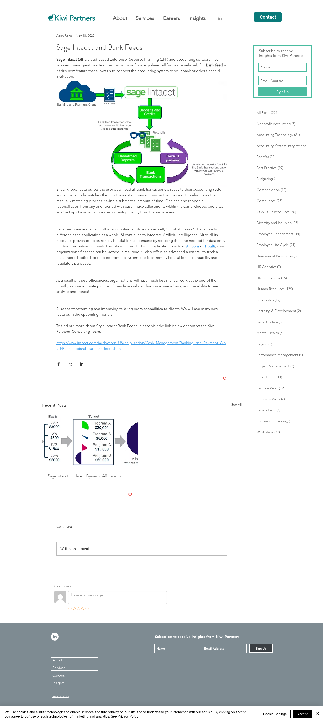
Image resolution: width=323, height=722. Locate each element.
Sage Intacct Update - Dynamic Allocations (84, 476)
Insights (58, 683)
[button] (120, 16)
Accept (302, 714)
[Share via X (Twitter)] (70, 364)
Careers (58, 675)
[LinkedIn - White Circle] (55, 637)
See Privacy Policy (124, 716)
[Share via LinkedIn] (81, 364)
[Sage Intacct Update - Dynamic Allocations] (90, 440)
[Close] (317, 714)
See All (236, 404)
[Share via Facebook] (58, 364)
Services (58, 667)
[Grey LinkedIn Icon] (220, 18)
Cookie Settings (275, 714)
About (57, 660)
